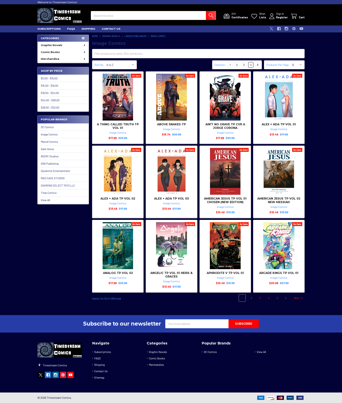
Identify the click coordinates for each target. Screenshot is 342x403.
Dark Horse (47, 149)
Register (282, 17)
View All (45, 200)
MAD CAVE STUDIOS (53, 178)
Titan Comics (49, 192)
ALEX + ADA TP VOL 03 (171, 198)
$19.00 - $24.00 (50, 93)
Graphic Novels (51, 45)
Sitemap (99, 377)
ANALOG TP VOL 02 (118, 273)
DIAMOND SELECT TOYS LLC (58, 185)
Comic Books (50, 52)
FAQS (71, 28)
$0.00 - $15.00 (49, 78)
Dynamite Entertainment (55, 170)
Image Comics (49, 134)
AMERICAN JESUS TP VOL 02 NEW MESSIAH (278, 200)
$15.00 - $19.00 (49, 85)
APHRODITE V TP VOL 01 (225, 273)
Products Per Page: (278, 64)
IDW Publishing (50, 163)
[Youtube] (301, 28)
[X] (271, 28)
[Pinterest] (294, 28)
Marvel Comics (49, 141)
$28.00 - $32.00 (50, 107)
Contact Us (111, 28)
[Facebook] (279, 28)
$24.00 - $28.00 (50, 100)
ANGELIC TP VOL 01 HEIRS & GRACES (171, 274)
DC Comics (47, 127)
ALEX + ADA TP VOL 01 (279, 124)
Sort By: (99, 64)
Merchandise (50, 59)
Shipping (88, 28)
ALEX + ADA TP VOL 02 (117, 198)
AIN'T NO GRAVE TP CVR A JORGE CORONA (225, 126)
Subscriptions (49, 28)
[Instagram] (286, 28)
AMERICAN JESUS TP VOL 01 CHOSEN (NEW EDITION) (225, 200)
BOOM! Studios (50, 156)
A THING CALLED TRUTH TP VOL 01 (118, 126)
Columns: (220, 64)
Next (297, 298)
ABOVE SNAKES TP (171, 124)
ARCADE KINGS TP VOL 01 (278, 273)
